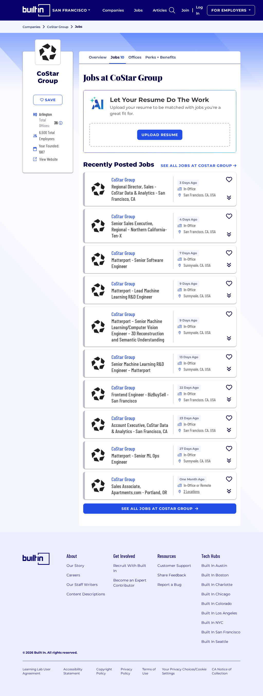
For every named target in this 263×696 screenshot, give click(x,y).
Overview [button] (98, 57)
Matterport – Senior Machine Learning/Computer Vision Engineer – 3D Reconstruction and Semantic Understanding (137, 330)
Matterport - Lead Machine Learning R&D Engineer (135, 293)
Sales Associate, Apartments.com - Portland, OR (139, 489)
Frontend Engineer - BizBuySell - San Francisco (139, 397)
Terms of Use (149, 671)
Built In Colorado (216, 603)
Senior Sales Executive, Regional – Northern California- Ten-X (139, 229)
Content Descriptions (86, 594)
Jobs (138, 10)
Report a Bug (169, 584)
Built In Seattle (214, 641)
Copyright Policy (104, 671)
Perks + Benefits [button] (160, 57)
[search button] (172, 10)
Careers (73, 575)
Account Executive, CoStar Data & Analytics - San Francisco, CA (139, 428)
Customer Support (174, 565)
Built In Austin (214, 565)
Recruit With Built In (129, 568)
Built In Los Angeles (219, 613)
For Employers (229, 10)
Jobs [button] (117, 57)
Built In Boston (215, 575)
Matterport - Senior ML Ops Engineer (135, 458)
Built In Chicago (215, 594)
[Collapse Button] (229, 198)
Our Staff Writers (82, 584)
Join (185, 10)
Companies (113, 10)
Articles (160, 10)
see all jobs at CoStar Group (157, 508)
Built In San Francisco (220, 632)
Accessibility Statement (72, 671)
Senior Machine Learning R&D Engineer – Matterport (137, 367)
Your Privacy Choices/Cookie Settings (184, 671)
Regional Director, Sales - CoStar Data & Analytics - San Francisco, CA (138, 192)
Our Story (75, 565)
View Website (48, 159)
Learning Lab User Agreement (37, 671)
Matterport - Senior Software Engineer (137, 263)
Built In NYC (212, 622)
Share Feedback (171, 575)
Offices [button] (134, 57)
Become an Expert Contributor (129, 583)
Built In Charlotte (216, 584)
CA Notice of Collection (221, 671)
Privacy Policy (126, 671)
